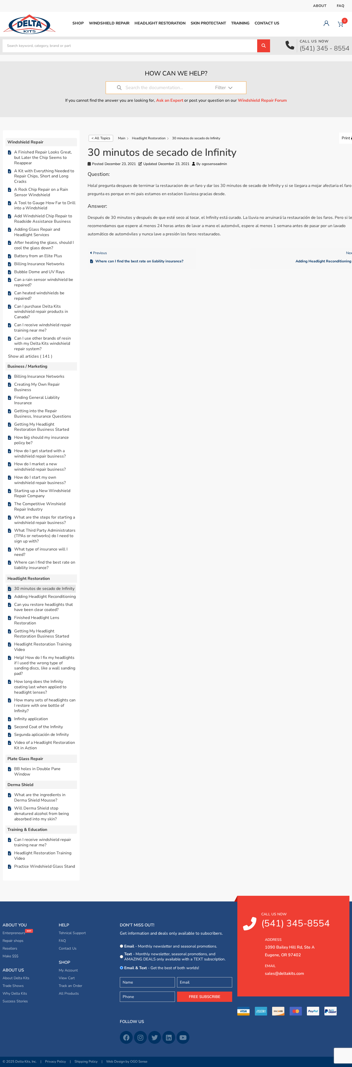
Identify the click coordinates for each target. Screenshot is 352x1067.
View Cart (67, 978)
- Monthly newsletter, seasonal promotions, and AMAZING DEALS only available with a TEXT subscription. (174, 956)
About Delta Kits (16, 978)
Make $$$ (10, 956)
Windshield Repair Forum (262, 100)
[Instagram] (140, 1037)
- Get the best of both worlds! (161, 967)
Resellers (10, 948)
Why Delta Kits (15, 993)
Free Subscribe (204, 996)
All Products (69, 993)
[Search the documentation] (119, 88)
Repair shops (13, 940)
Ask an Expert (169, 100)
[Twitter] (154, 1037)
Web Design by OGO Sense (126, 1061)
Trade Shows (13, 985)
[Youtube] (183, 1037)
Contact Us (68, 948)
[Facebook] (126, 1037)
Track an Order (70, 985)
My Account (68, 970)
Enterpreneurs (14, 933)
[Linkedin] (168, 1037)
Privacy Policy (55, 1061)
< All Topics (100, 138)
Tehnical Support (72, 933)
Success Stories (15, 1001)
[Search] (263, 45)
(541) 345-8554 (295, 921)
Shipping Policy (86, 1061)
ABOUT (319, 5)
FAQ (340, 5)
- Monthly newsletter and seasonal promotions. (170, 946)
